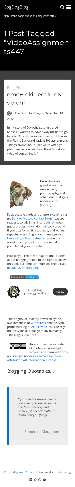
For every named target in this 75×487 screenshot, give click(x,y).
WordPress (38, 323)
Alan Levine (39, 327)
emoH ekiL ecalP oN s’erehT (34, 98)
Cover (41, 472)
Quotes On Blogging (25, 268)
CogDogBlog (16, 7)
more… (45, 205)
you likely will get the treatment (35, 236)
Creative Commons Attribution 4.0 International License (34, 358)
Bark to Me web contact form (32, 218)
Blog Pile (14, 87)
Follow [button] (60, 291)
